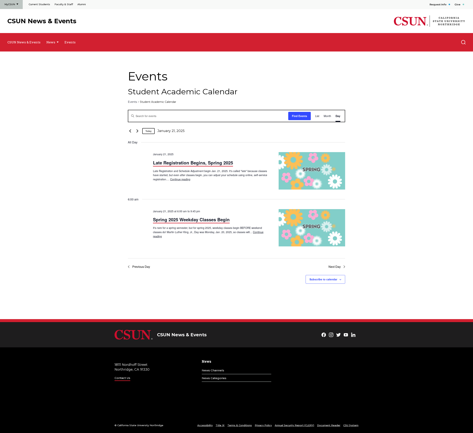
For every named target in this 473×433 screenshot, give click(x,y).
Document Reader (328, 425)
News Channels (213, 370)
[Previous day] (130, 131)
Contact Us (122, 378)
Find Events (299, 116)
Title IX (220, 425)
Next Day (335, 266)
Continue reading (180, 179)
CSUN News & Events (41, 21)
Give (457, 4)
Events (70, 42)
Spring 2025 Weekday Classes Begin (191, 219)
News (50, 42)
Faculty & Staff (64, 4)
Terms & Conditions (239, 425)
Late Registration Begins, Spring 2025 (193, 162)
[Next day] (137, 131)
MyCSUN (9, 4)
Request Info (438, 4)
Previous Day (141, 266)
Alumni (81, 4)
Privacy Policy (263, 425)
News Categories (214, 378)
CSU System (350, 425)
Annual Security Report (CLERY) (294, 425)
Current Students (39, 4)
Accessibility (205, 425)
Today (148, 131)
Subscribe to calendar (323, 279)
